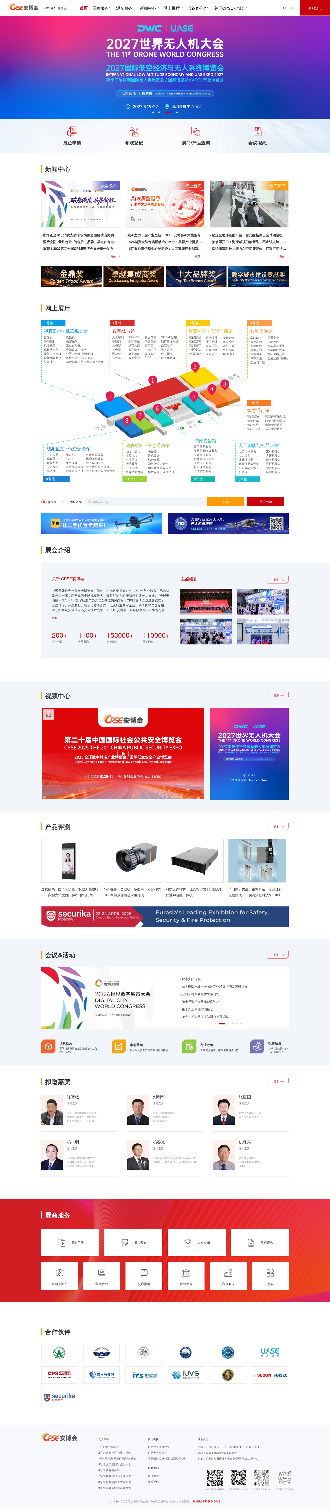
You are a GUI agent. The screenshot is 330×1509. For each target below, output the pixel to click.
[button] (153, 112)
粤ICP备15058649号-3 (206, 1501)
